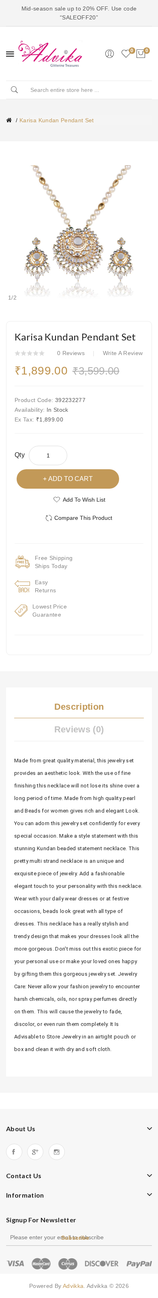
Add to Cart (70, 478)
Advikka (73, 1286)
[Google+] (35, 1152)
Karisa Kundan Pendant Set (56, 120)
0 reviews (71, 353)
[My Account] (109, 54)
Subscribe (75, 1237)
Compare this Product (83, 518)
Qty (20, 454)
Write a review (123, 353)
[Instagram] (57, 1152)
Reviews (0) (79, 729)
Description (79, 707)
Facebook (14, 1152)
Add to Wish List (84, 499)
